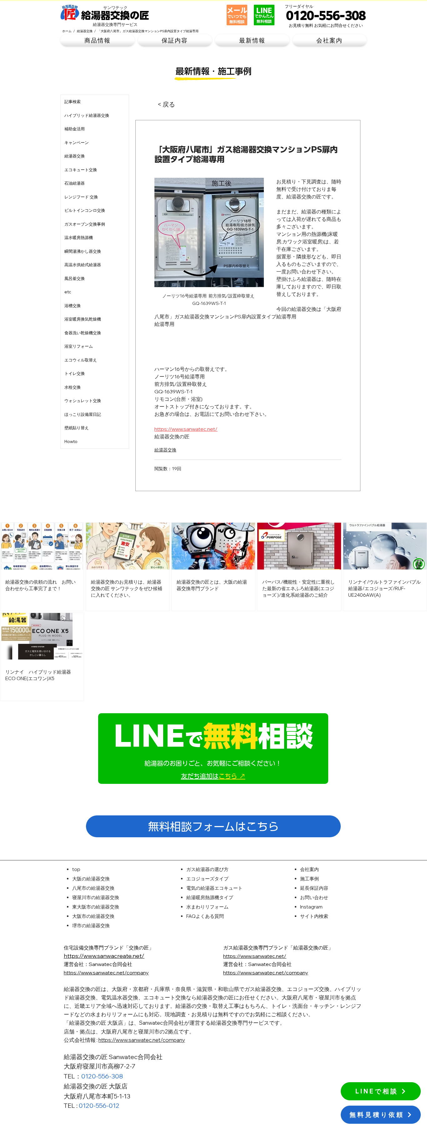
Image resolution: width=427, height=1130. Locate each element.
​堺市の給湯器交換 (91, 925)
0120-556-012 (99, 1105)
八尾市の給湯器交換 (93, 888)
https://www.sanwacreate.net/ (104, 955)
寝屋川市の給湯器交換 (95, 897)
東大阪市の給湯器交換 (95, 907)
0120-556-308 (102, 1076)
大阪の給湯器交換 (91, 879)
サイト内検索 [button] (314, 916)
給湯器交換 (165, 450)
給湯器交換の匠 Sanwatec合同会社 (113, 1057)
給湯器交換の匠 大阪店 (96, 1086)
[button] (97, 40)
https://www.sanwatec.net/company (141, 1040)
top (76, 869)
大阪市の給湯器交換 (93, 916)
